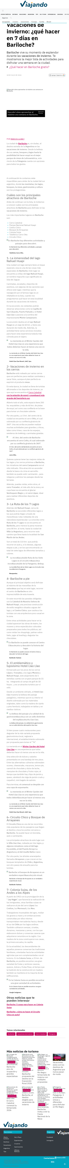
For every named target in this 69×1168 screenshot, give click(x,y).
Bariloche (22, 143)
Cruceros (60, 14)
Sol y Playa (43, 14)
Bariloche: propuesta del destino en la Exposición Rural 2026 (28, 1079)
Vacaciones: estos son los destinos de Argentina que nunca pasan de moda (59, 1068)
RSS (52, 1162)
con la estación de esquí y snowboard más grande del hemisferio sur (26, 395)
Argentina (31, 14)
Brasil (49, 22)
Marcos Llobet (17, 139)
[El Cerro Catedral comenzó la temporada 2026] (13, 1092)
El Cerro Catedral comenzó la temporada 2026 (12, 1105)
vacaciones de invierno (25, 1034)
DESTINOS (42, 1068)
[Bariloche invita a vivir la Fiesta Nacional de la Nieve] (43, 1097)
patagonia (26, 1090)
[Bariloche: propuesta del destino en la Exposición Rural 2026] (28, 1063)
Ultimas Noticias (17, 1150)
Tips (37, 14)
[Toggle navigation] (2, 11)
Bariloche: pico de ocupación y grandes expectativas (12, 1071)
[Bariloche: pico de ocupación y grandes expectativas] (13, 1059)
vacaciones (25, 22)
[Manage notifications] (64, 1164)
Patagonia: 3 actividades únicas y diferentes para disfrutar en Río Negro (59, 1101)
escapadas (6, 22)
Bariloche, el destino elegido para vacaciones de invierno (28, 1100)
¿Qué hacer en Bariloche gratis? (29, 67)
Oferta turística (6, 14)
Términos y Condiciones (11, 1166)
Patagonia (52, 1034)
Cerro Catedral (40, 1034)
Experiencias (52, 14)
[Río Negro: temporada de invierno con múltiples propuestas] (43, 1062)
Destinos (15, 14)
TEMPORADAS (12, 1096)
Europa (34, 22)
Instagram (50, 1140)
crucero (15, 22)
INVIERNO (42, 1104)
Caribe (41, 22)
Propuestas (58, 1090)
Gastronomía (18, 1147)
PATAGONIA (11, 1062)
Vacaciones (22, 14)
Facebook (50, 1137)
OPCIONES (57, 1058)
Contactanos (49, 1158)
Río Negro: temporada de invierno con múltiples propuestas (43, 1077)
